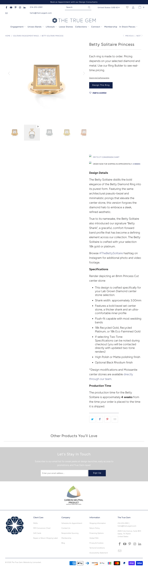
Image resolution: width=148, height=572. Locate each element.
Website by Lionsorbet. (32, 562)
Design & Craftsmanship (99, 78)
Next (138, 36)
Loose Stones (66, 27)
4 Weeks (136, 164)
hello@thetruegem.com (41, 13)
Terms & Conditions (97, 548)
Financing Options (96, 533)
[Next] (83, 73)
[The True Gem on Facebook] (6, 7)
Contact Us (65, 528)
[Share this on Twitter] (92, 419)
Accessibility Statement (98, 553)
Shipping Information (97, 523)
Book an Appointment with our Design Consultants (74, 2)
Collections (81, 27)
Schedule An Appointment (71, 523)
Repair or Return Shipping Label (45, 538)
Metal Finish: (94, 124)
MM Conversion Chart (41, 528)
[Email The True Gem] (6, 13)
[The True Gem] (74, 20)
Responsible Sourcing (69, 533)
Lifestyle (50, 27)
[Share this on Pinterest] (107, 419)
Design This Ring (101, 85)
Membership (110, 27)
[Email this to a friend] (115, 419)
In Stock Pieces (127, 27)
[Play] (46, 80)
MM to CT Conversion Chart (106, 157)
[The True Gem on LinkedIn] (24, 7)
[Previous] (9, 73)
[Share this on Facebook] (100, 419)
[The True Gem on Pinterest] (15, 7)
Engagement (17, 27)
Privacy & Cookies (96, 543)
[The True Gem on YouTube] (11, 7)
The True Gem (17, 562)
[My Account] (134, 7)
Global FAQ (93, 538)
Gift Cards (37, 533)
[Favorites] (127, 7)
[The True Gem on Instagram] (20, 7)
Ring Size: (93, 137)
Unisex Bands (35, 27)
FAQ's (35, 523)
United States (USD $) (108, 7)
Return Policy (94, 528)
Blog (63, 543)
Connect (95, 27)
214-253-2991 (36, 7)
